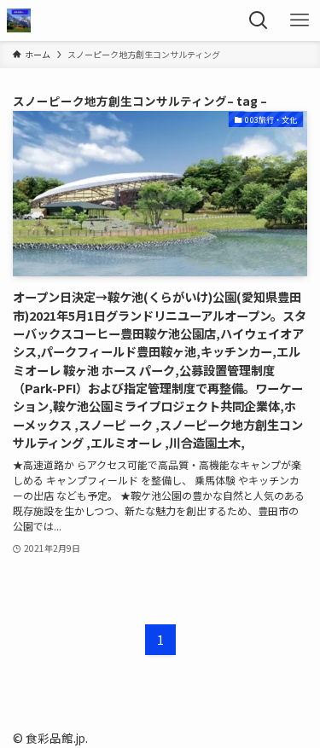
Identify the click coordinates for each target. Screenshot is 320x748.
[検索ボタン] (258, 20)
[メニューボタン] (299, 20)
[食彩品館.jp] (19, 20)
